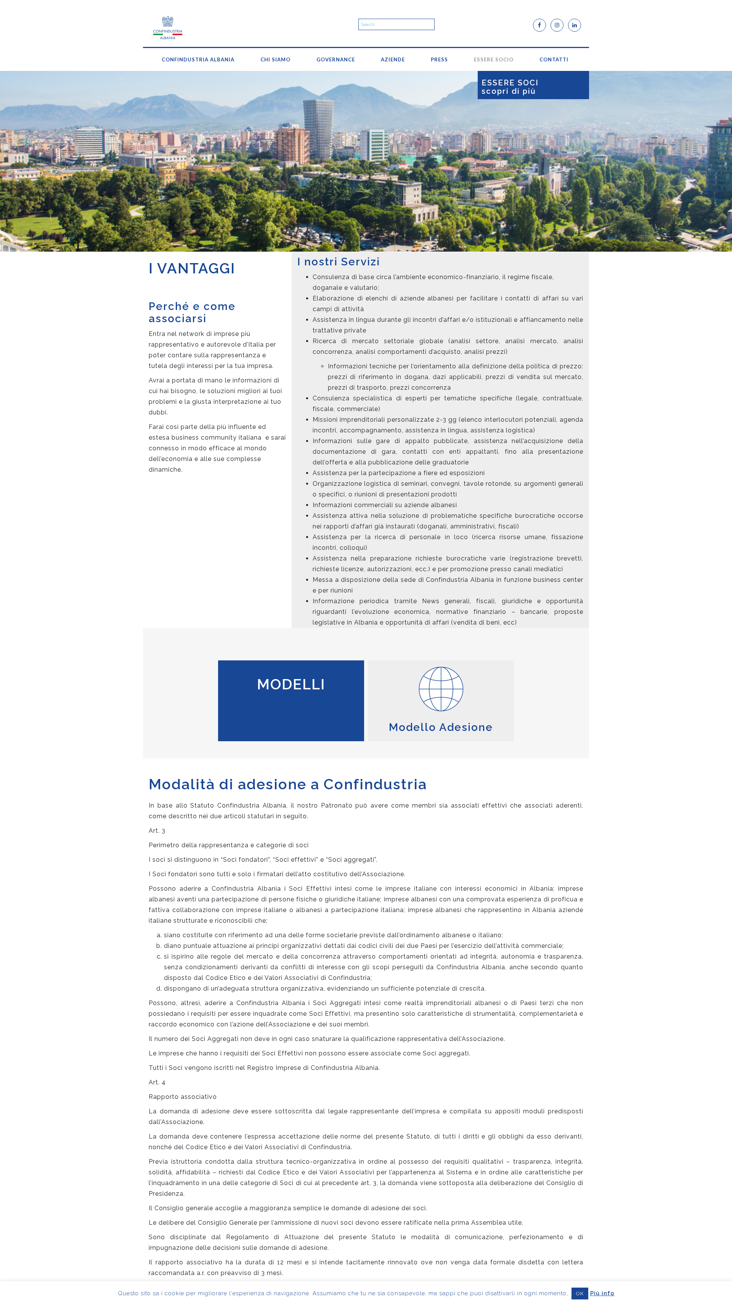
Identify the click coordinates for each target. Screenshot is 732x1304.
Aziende (393, 59)
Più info (602, 1293)
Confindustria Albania (198, 59)
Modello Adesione (441, 727)
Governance (335, 59)
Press (439, 59)
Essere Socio (494, 59)
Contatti (553, 59)
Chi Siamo (275, 59)
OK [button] (580, 1293)
